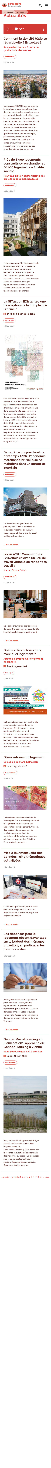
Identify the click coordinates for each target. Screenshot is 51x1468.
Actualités (21, 12)
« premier (5, 1177)
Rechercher (40, 4)
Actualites (8, 12)
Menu (45, 4)
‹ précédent (16, 1177)
